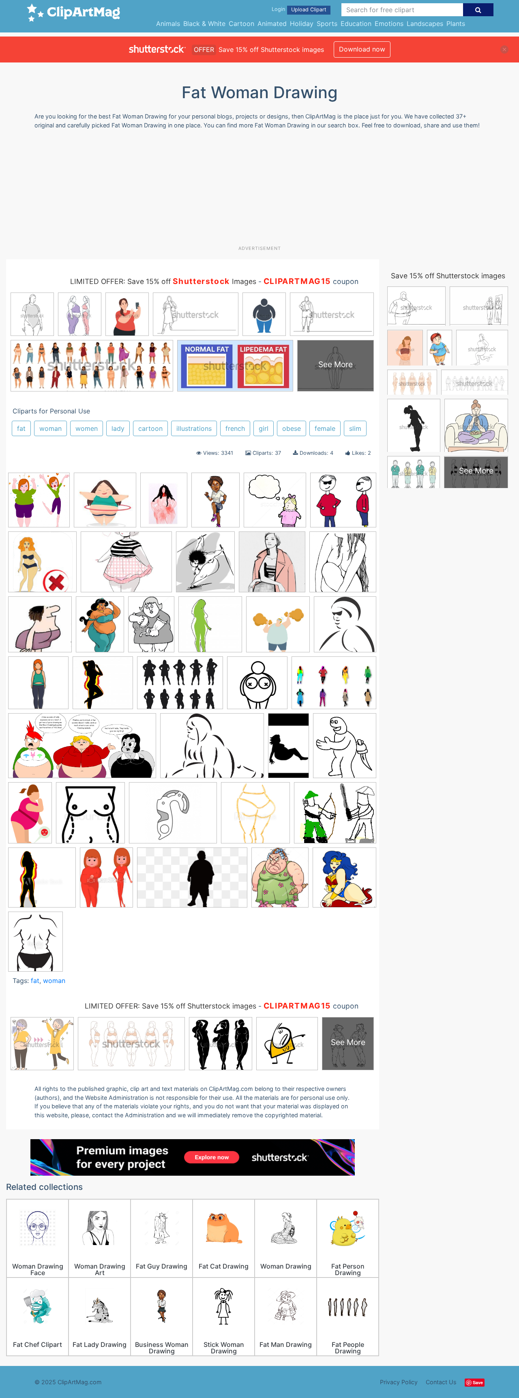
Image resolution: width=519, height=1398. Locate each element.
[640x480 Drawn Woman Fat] (126, 566)
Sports (327, 23)
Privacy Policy (399, 1382)
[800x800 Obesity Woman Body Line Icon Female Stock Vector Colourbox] (90, 817)
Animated (272, 23)
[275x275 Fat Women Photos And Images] (103, 686)
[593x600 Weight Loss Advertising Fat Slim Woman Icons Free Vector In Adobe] (39, 504)
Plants (455, 23)
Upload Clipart (308, 9)
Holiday (301, 23)
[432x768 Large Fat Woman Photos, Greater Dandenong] (288, 749)
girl (263, 428)
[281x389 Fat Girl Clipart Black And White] (151, 628)
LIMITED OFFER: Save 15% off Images (163, 281)
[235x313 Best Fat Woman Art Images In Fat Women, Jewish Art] (164, 504)
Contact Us (441, 1382)
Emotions (389, 23)
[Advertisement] (259, 190)
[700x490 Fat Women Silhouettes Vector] (180, 686)
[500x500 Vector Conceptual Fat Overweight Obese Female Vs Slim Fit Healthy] (42, 881)
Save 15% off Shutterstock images (448, 275)
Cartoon (241, 23)
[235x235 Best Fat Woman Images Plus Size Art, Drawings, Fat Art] (105, 504)
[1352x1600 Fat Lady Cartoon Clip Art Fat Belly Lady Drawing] (280, 881)
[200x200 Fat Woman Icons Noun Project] (257, 686)
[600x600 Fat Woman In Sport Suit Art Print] (38, 686)
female (325, 428)
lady (118, 428)
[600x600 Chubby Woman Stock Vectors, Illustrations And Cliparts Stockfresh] (275, 504)
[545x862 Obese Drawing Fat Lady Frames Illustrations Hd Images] (30, 817)
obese (291, 428)
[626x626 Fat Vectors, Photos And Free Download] (278, 628)
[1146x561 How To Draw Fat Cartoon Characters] (82, 750)
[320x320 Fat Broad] (40, 628)
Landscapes (425, 23)
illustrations (194, 428)
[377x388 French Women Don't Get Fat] (272, 566)
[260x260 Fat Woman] (345, 627)
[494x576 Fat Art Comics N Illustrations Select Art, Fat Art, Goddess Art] (205, 566)
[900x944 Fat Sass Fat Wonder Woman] (344, 881)
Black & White (204, 23)
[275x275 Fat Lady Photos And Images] (210, 628)
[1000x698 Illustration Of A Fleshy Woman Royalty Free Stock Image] (212, 749)
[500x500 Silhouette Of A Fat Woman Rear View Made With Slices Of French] (255, 817)
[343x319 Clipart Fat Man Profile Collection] (343, 503)
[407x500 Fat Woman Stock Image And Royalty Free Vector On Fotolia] (35, 945)
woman (50, 428)
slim (355, 428)
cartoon (150, 428)
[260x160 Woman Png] (192, 881)
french (235, 428)
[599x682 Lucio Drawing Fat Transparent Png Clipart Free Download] (344, 749)
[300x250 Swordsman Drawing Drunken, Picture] (335, 817)
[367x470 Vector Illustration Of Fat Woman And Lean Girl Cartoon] (106, 881)
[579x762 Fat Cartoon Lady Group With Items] (100, 628)
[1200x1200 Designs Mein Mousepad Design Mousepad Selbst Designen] (42, 566)
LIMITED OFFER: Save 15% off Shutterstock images (170, 1006)
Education (356, 23)
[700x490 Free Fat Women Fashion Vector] (334, 686)
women (86, 428)
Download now (362, 49)
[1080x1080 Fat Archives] (343, 565)
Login (278, 9)
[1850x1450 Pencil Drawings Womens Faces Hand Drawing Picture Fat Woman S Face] (173, 817)
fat (21, 428)
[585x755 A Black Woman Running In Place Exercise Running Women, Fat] (215, 503)
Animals (168, 23)
